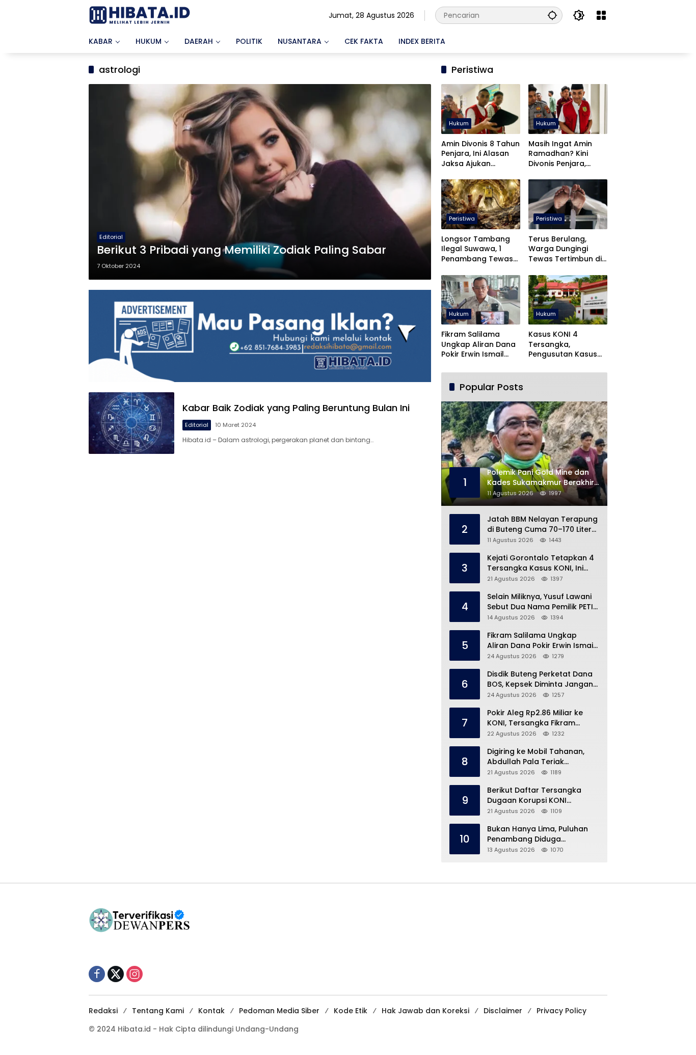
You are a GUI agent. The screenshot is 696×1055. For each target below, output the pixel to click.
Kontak (211, 1011)
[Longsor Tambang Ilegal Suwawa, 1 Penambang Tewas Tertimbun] (480, 204)
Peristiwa (462, 218)
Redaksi (103, 1011)
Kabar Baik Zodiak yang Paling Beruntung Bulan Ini (296, 407)
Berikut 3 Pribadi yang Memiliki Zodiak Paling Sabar (241, 250)
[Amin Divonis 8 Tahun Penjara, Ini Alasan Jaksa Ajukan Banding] (480, 108)
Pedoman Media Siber (279, 1011)
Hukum (459, 123)
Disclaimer (503, 1011)
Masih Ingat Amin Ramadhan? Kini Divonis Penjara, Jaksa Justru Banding (560, 154)
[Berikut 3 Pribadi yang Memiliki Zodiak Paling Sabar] (260, 182)
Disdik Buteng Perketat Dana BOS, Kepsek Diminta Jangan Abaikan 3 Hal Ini (540, 679)
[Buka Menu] (601, 15)
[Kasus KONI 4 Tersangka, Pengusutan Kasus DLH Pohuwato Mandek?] (567, 299)
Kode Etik (350, 1011)
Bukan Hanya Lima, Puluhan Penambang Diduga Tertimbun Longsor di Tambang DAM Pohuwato (537, 834)
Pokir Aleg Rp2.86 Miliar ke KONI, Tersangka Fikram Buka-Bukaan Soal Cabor (535, 718)
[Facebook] (97, 974)
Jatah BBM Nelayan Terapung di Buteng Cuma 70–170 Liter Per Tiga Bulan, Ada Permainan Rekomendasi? (542, 524)
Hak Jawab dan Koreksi (425, 1011)
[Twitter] (116, 974)
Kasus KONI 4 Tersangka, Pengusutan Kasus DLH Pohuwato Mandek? (562, 345)
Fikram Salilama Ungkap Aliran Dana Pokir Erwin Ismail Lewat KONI (478, 345)
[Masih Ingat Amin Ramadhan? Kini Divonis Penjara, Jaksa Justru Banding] (567, 108)
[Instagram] (134, 974)
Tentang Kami (158, 1011)
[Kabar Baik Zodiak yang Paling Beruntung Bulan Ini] (131, 423)
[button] (552, 15)
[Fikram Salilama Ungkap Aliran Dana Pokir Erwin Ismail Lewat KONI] (480, 299)
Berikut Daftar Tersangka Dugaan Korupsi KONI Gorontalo (534, 795)
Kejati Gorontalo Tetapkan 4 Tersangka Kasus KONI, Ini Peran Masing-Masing (540, 563)
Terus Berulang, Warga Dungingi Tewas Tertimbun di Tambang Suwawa (565, 249)
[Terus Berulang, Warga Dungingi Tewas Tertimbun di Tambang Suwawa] (567, 204)
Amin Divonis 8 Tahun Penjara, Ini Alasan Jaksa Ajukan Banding (480, 154)
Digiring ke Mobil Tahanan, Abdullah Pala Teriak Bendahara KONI (535, 757)
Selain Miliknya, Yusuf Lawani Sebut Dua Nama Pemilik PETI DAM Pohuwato (540, 602)
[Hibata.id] (140, 15)
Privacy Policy (561, 1011)
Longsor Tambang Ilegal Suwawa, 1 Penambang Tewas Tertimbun (477, 249)
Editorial (111, 237)
